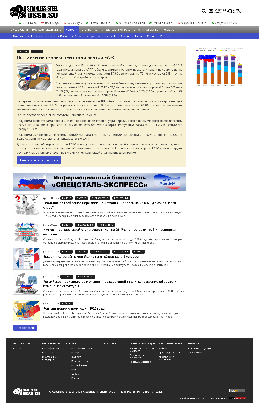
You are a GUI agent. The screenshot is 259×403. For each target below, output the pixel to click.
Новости (71, 30)
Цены (138, 36)
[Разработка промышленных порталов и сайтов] (237, 397)
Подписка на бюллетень (137, 356)
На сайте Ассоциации (200, 348)
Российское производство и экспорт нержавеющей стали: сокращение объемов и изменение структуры (110, 283)
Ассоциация (19, 30)
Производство (98, 36)
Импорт (65, 36)
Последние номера (140, 362)
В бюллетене (195, 352)
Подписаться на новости (39, 160)
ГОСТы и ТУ (48, 352)
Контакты (18, 348)
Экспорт (80, 36)
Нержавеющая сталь (46, 30)
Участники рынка (146, 30)
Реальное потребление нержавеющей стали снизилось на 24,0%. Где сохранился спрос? (109, 205)
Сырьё (151, 36)
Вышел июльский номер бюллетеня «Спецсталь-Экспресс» (91, 256)
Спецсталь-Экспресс (116, 30)
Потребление (121, 36)
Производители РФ (169, 352)
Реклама (168, 30)
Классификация (51, 348)
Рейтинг (165, 36)
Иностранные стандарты (50, 358)
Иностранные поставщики (166, 358)
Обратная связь (153, 391)
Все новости (25, 328)
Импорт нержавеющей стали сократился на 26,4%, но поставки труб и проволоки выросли (109, 231)
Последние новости (42, 36)
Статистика (90, 30)
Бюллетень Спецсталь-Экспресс (142, 349)
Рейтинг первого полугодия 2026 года (74, 308)
